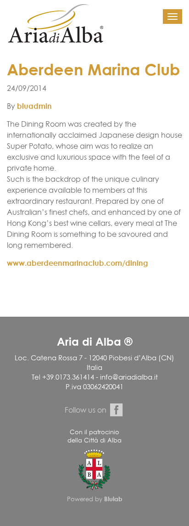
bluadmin (34, 106)
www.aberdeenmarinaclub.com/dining (77, 263)
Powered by (94, 499)
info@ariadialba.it (129, 377)
